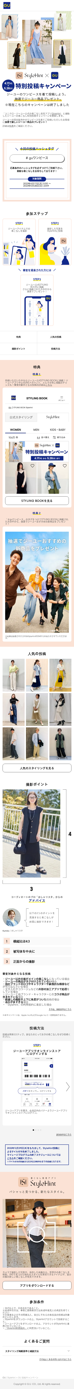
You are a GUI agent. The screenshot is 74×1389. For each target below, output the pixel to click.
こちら (10, 1158)
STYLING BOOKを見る (37, 501)
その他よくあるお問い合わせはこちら (55, 1359)
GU (4, 1377)
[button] (68, 1086)
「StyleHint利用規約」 (16, 1328)
